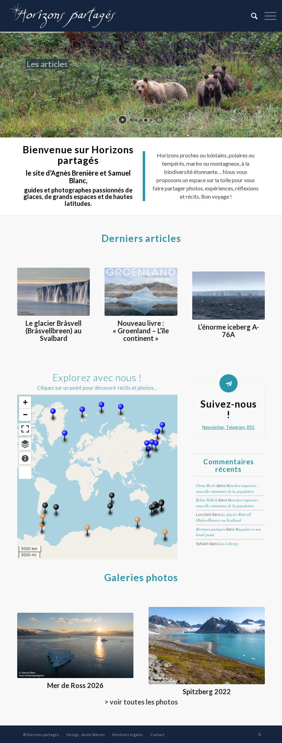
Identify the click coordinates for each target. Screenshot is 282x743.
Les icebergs (228, 543)
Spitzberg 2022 (207, 691)
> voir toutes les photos (141, 702)
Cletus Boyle (206, 485)
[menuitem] (251, 15)
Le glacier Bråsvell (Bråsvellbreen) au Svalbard (53, 330)
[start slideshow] (122, 119)
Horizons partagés (210, 529)
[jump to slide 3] (141, 120)
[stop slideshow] (159, 119)
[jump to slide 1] (131, 120)
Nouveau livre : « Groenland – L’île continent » (141, 330)
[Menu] (267, 15)
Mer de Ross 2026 (75, 685)
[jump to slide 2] (136, 120)
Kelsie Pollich (206, 499)
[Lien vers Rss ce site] (259, 734)
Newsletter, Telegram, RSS (228, 427)
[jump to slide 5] (150, 120)
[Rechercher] (251, 15)
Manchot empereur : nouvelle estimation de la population (227, 488)
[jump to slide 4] (145, 120)
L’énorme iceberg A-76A (228, 331)
